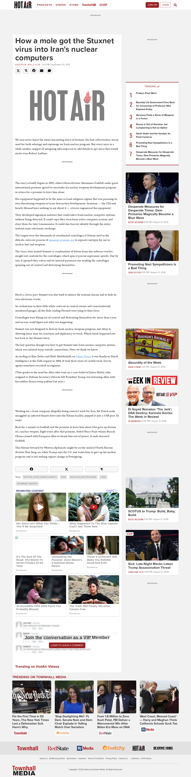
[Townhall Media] (23, 770)
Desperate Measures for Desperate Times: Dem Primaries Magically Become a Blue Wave (155, 155)
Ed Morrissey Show (57, 758)
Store (74, 4)
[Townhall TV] (89, 5)
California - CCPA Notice (141, 758)
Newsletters (72, 758)
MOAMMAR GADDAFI (27, 483)
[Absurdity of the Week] (152, 343)
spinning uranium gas (61, 240)
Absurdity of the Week (144, 363)
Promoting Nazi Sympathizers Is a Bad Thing (152, 266)
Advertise (82, 758)
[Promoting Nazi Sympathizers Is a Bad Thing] (152, 245)
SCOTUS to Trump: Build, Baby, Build (151, 513)
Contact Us (123, 758)
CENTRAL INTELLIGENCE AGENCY (40, 477)
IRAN (63, 477)
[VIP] (103, 5)
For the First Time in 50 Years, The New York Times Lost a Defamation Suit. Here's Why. (30, 722)
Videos (61, 4)
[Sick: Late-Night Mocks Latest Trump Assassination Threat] (152, 545)
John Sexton (134, 272)
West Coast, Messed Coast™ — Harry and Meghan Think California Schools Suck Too (158, 720)
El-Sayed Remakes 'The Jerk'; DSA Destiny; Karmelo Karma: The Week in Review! (150, 413)
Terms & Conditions (96, 758)
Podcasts (44, 4)
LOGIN (165, 4)
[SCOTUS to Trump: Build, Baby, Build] (152, 492)
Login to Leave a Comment (67, 645)
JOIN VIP (152, 4)
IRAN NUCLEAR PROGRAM (83, 477)
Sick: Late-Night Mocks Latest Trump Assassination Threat (150, 566)
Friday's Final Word (146, 93)
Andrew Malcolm (27, 64)
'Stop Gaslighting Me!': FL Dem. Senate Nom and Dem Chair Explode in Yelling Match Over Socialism (73, 722)
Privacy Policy (111, 758)
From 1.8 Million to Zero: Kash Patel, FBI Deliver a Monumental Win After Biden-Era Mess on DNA (113, 722)
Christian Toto (136, 572)
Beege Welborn (135, 222)
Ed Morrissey (135, 421)
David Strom (134, 366)
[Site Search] (175, 5)
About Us (43, 758)
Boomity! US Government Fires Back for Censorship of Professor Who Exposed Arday (155, 106)
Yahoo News (83, 356)
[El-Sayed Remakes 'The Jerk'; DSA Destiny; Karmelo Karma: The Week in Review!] (152, 390)
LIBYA (103, 477)
